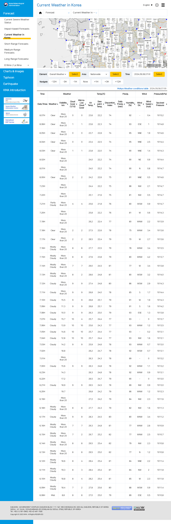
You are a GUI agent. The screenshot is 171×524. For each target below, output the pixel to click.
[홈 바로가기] (40, 12)
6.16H (42, 426)
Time (127, 74)
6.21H (42, 385)
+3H (107, 82)
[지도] (165, 60)
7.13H (42, 275)
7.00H (42, 366)
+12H (118, 82)
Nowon (116, 35)
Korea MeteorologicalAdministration (16, 4)
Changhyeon (129, 34)
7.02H (42, 351)
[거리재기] (165, 56)
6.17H (42, 417)
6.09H (42, 488)
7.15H (42, 257)
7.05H (42, 332)
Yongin (124, 62)
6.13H (42, 452)
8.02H (42, 160)
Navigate (44, 82)
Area (84, 74)
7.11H (42, 292)
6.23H (42, 372)
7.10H (42, 300)
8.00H (42, 177)
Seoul (108, 39)
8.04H (42, 142)
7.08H (42, 313)
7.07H (42, 319)
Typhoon (8, 77)
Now (85, 82)
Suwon (109, 63)
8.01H (42, 168)
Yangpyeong (140, 46)
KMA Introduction (14, 90)
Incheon (87, 46)
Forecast (8, 13)
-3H (65, 82)
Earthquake (10, 84)
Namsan (149, 22)
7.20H (42, 213)
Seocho (112, 46)
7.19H (42, 222)
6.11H (42, 470)
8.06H (42, 124)
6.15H (42, 434)
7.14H (42, 266)
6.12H (42, 461)
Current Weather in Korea (86, 12)
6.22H (42, 379)
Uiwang (108, 56)
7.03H (42, 344)
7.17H (42, 239)
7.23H (42, 186)
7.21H (42, 204)
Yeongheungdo (77, 67)
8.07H (42, 115)
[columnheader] (42, 104)
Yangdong (157, 50)
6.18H (42, 408)
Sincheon (140, 31)
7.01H (42, 358)
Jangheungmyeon (107, 29)
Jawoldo (68, 64)
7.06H (42, 325)
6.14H (42, 443)
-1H (75, 82)
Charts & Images (13, 71)
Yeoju (149, 61)
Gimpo (96, 36)
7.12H (42, 284)
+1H (96, 82)
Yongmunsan (147, 41)
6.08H (42, 495)
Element (43, 74)
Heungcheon (144, 58)
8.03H (42, 151)
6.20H (42, 391)
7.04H (42, 338)
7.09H (42, 306)
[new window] (16, 100)
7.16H (42, 248)
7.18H (42, 230)
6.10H (42, 479)
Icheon (140, 62)
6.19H (42, 399)
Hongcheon (164, 30)
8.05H (42, 133)
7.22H (42, 195)
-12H (54, 82)
